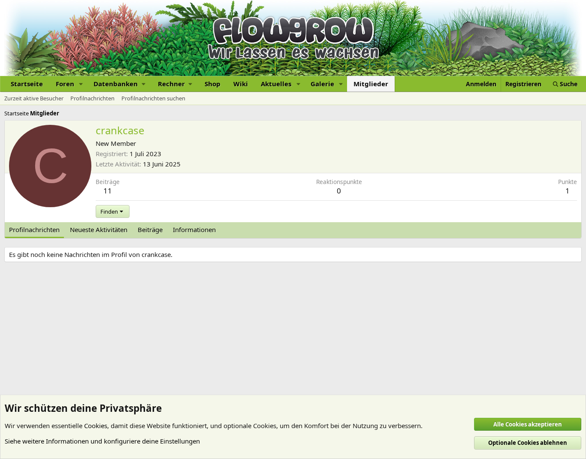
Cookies (95, 425)
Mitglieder (370, 83)
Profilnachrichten (92, 98)
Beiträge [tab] (150, 229)
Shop (213, 83)
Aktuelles (276, 83)
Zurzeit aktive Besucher (33, 98)
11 (107, 191)
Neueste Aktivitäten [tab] (98, 229)
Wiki (240, 83)
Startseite (27, 83)
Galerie (322, 83)
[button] (81, 84)
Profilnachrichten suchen (153, 98)
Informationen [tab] (194, 229)
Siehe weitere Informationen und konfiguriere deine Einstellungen (102, 441)
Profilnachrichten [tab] (34, 229)
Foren (65, 83)
